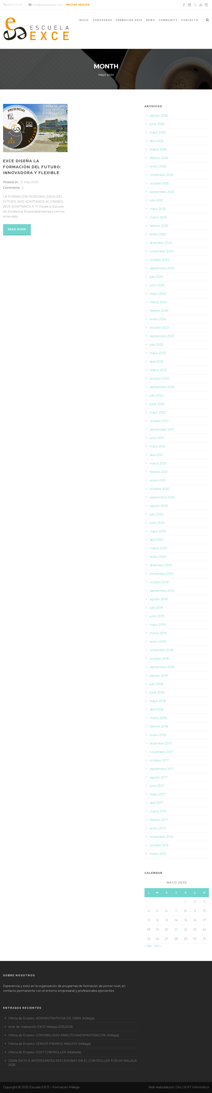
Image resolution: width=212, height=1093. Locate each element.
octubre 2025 (159, 183)
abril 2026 (156, 141)
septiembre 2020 (162, 497)
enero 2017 (158, 828)
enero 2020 (158, 557)
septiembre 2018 (162, 667)
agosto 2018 (159, 675)
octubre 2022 (159, 378)
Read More (17, 229)
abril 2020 (157, 540)
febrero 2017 (159, 820)
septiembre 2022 (162, 387)
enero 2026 (158, 166)
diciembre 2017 (161, 743)
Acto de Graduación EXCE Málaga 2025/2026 (40, 1027)
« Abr (148, 946)
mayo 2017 (158, 794)
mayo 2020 (158, 531)
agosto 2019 (158, 599)
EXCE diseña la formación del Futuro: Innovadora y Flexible (32, 167)
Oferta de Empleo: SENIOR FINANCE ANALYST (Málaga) (49, 1044)
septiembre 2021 (162, 429)
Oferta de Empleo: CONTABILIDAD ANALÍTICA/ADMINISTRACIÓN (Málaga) (63, 1035)
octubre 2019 (159, 582)
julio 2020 (157, 514)
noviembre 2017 (161, 752)
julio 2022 (156, 395)
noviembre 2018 (161, 650)
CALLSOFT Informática (192, 1087)
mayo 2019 (158, 624)
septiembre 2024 (162, 268)
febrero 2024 (159, 311)
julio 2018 (156, 684)
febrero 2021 (159, 472)
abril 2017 (156, 803)
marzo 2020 (158, 548)
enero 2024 (158, 319)
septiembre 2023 (162, 336)
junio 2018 (157, 692)
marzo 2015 (158, 854)
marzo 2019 (158, 633)
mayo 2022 (158, 412)
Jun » (158, 946)
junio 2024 (157, 285)
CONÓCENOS (102, 20)
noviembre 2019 (161, 574)
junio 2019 (157, 616)
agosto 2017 (158, 777)
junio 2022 (157, 404)
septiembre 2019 (162, 591)
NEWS (150, 20)
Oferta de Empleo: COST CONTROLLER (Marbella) (44, 1052)
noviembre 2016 (161, 837)
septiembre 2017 (162, 769)
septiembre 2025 (162, 192)
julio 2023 (156, 344)
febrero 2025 (159, 226)
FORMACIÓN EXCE (129, 20)
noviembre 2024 (161, 251)
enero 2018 (158, 735)
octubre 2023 (159, 327)
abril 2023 (156, 361)
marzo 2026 (158, 149)
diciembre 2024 (161, 243)
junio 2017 (157, 786)
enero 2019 (158, 641)
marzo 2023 (158, 370)
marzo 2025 (158, 217)
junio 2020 (157, 523)
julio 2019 (156, 608)
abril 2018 (156, 709)
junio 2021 (157, 438)
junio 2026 (157, 124)
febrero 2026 (159, 158)
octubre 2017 (159, 760)
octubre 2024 (159, 260)
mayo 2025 (158, 209)
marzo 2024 (158, 302)
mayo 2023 (158, 353)
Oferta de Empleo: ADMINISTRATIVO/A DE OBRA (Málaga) (51, 1018)
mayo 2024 (158, 294)
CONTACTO (189, 20)
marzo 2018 (158, 718)
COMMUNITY (168, 20)
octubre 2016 (159, 845)
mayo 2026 (158, 132)
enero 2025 (158, 234)
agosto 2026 (159, 115)
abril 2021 (156, 455)
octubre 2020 (159, 489)
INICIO (84, 20)
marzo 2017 (158, 811)
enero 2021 (158, 480)
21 (176, 929)
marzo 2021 (158, 463)
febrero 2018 (159, 726)
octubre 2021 (159, 421)
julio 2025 (156, 200)
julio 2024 (156, 277)
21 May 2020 (29, 182)
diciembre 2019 (161, 565)
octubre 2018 (159, 658)
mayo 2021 (157, 446)
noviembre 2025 (161, 175)
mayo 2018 (158, 701)
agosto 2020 (159, 506)
